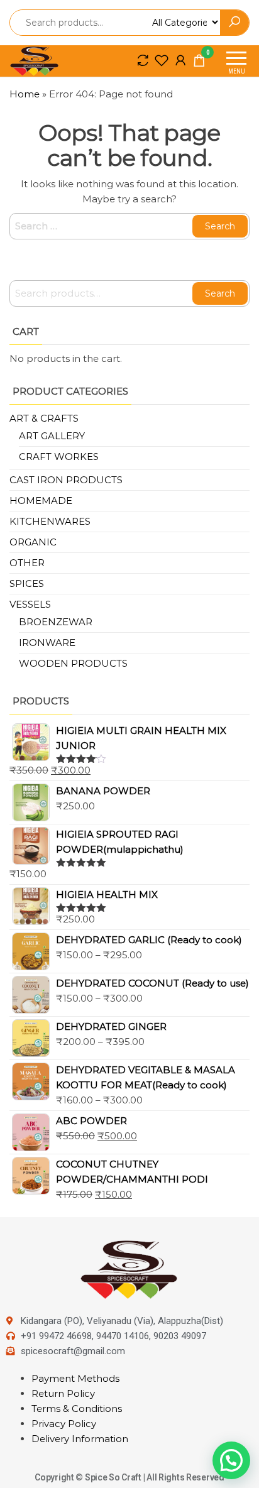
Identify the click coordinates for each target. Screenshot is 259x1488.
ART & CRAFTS (44, 418)
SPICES (26, 583)
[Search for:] (129, 226)
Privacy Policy (63, 1424)
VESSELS (30, 604)
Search (220, 293)
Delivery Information (79, 1439)
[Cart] (199, 62)
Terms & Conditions (76, 1408)
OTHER (27, 563)
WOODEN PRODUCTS (73, 663)
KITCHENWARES (50, 521)
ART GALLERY (52, 436)
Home (24, 94)
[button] (231, 1460)
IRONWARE (47, 642)
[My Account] (180, 60)
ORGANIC (33, 542)
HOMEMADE (40, 500)
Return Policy (63, 1393)
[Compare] (142, 60)
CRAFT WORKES (59, 456)
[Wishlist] (161, 60)
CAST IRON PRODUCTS (66, 480)
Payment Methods (75, 1378)
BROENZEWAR (55, 622)
